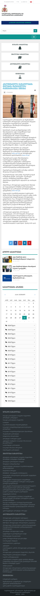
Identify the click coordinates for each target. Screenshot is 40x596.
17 (6, 314)
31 (24, 303)
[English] (5, 5)
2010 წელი (11, 392)
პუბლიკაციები (7, 565)
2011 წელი (11, 388)
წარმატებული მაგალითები (12, 536)
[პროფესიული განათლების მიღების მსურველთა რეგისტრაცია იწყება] (20, 104)
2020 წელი (11, 350)
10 (6, 310)
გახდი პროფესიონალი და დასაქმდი (15, 538)
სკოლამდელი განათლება (11, 445)
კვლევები (6, 545)
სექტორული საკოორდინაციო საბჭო (15, 533)
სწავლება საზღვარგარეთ (11, 464)
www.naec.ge (16, 153)
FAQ (18, 1)
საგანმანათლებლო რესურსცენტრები (15, 424)
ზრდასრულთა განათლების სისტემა (14, 554)
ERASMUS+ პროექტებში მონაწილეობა (15, 473)
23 (33, 314)
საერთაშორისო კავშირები (11, 543)
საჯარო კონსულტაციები (11, 557)
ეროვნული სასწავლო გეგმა (12, 438)
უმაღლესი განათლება (20, 54)
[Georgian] (31, 2)
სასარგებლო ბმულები (9, 1)
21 (24, 314)
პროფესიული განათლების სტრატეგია (15, 518)
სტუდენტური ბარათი (9, 494)
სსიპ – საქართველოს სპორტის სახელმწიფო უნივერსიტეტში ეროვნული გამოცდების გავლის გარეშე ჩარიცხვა (18, 498)
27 (6, 303)
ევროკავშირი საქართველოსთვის (14, 586)
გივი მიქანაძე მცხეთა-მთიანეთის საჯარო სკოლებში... (24, 267)
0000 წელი (11, 401)
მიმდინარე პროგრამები (11, 436)
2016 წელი (11, 367)
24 (6, 318)
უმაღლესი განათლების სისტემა (13, 461)
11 (11, 310)
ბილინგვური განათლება (11, 450)
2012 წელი (11, 384)
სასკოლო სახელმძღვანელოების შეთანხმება (18, 431)
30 (20, 303)
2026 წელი (11, 325)
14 (24, 310)
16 (33, 310)
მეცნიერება (20, 74)
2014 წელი (11, 376)
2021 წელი (11, 346)
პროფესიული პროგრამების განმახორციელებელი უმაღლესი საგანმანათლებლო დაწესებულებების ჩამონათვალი (19, 570)
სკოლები (6, 422)
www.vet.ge (25, 155)
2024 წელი (11, 334)
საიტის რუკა (24, 1)
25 (11, 318)
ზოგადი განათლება (20, 45)
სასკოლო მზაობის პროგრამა (12, 447)
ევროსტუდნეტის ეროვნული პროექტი (15, 510)
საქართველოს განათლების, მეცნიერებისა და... (22, 277)
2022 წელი (11, 342)
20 (20, 314)
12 (15, 310)
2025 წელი (11, 330)
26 (15, 318)
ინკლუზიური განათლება (11, 434)
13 (20, 310)
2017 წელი (11, 363)
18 (11, 314)
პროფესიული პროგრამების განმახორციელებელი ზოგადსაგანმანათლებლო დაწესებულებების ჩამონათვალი (19, 527)
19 (15, 314)
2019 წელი (11, 355)
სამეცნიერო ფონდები (10, 579)
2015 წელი (11, 371)
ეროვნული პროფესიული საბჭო (13, 531)
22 (29, 314)
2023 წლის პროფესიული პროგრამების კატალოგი (19, 522)
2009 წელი (11, 397)
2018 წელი (11, 359)
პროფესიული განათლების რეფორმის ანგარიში (19, 552)
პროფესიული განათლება (20, 64)
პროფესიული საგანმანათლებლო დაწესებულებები (20, 520)
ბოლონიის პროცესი (9, 470)
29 (15, 303)
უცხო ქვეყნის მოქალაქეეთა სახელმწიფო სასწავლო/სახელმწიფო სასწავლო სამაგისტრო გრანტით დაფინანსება (18, 481)
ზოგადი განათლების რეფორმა (13, 420)
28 (11, 303)
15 (29, 310)
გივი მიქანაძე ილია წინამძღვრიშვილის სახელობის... (24, 258)
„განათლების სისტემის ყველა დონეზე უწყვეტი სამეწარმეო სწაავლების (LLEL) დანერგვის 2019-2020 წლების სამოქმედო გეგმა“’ (20, 561)
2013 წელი (11, 380)
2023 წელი (11, 338)
